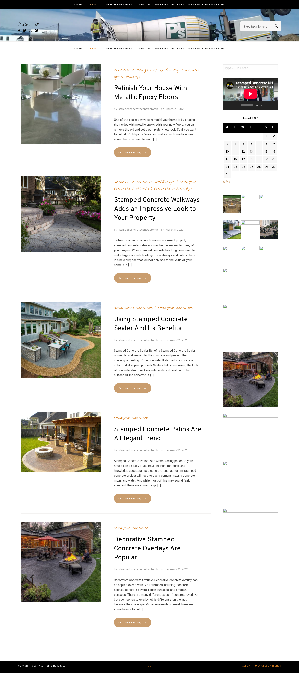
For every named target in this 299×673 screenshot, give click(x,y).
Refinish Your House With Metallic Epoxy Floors (150, 93)
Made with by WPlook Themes (261, 666)
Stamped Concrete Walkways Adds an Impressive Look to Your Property (157, 209)
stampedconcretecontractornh (138, 109)
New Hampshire (119, 4)
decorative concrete (133, 308)
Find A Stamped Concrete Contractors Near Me (182, 4)
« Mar (227, 181)
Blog (94, 4)
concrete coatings (131, 70)
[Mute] (266, 105)
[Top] (149, 667)
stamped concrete (175, 308)
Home (78, 4)
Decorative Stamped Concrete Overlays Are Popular (147, 549)
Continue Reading (132, 152)
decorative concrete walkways (144, 182)
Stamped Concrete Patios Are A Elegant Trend (157, 434)
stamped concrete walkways (164, 188)
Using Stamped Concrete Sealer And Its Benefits (151, 324)
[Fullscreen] (273, 105)
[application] (250, 93)
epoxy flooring (166, 70)
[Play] (228, 105)
